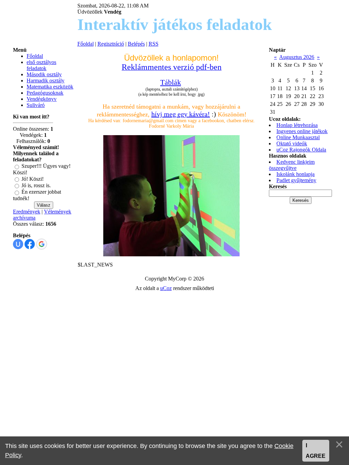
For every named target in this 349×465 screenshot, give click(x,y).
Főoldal (85, 44)
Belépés (136, 44)
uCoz (166, 288)
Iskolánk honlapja (295, 174)
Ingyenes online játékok (302, 131)
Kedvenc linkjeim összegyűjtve (292, 165)
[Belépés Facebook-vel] (30, 244)
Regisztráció (110, 44)
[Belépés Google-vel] (41, 244)
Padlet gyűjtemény (296, 180)
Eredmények (26, 211)
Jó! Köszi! (32, 179)
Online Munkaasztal (298, 137)
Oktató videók (291, 143)
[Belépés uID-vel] (18, 244)
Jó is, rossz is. (36, 185)
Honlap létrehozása (297, 125)
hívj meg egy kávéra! (180, 114)
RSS (153, 44)
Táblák (170, 82)
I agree (315, 451)
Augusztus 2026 (296, 57)
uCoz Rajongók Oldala (301, 150)
